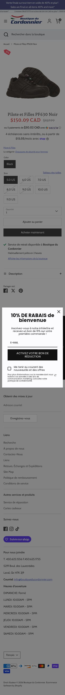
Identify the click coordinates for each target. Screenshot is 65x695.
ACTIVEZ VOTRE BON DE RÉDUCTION (32, 355)
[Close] (59, 311)
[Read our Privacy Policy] (55, 375)
